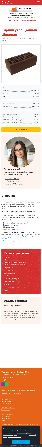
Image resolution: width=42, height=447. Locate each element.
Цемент (7, 290)
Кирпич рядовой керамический (15, 265)
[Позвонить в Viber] (3, 384)
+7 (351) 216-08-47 (13, 21)
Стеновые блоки (10, 270)
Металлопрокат (10, 287)
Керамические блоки (10, 267)
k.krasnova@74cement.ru (14, 184)
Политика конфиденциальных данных (11, 393)
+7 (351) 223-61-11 (12, 181)
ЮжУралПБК (6, 2)
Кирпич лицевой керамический (15, 262)
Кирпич (7, 258)
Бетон (7, 284)
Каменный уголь (5, 416)
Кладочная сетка (9, 273)
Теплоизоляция (10, 281)
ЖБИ (6, 276)
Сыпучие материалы (7, 414)
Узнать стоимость (21, 129)
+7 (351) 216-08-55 (12, 178)
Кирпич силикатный (11, 260)
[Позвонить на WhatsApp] (6, 384)
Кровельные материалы (12, 279)
